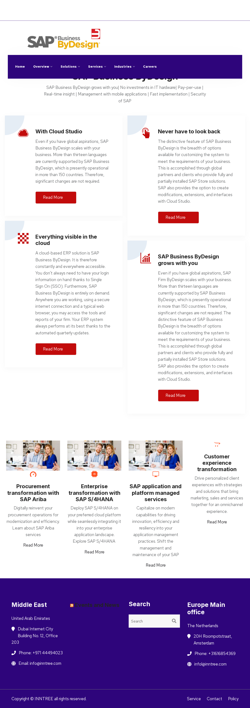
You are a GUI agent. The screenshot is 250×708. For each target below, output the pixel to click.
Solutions (69, 66)
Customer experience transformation (217, 463)
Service (194, 698)
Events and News (97, 605)
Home (20, 66)
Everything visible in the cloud (66, 239)
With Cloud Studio (58, 131)
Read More (53, 197)
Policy (233, 698)
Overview (41, 66)
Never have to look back (189, 131)
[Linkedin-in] (28, 30)
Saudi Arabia (223, 13)
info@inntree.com (198, 31)
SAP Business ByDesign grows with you (188, 259)
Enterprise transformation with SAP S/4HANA (94, 492)
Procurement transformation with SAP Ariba (33, 492)
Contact (214, 698)
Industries (123, 66)
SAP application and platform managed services (156, 492)
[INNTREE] (115, 34)
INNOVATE (74, 7)
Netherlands (223, 7)
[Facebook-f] (17, 30)
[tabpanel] (33, 495)
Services (95, 66)
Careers (150, 66)
